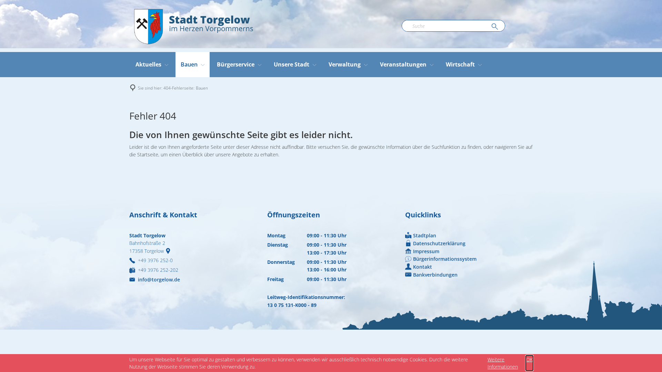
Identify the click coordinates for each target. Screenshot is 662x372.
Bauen (202, 88)
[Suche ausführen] (494, 26)
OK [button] (529, 359)
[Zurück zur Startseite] (193, 26)
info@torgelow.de (159, 279)
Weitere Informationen (503, 363)
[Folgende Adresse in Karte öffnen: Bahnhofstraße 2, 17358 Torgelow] (169, 251)
